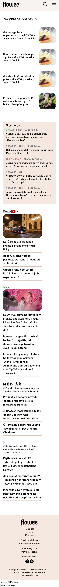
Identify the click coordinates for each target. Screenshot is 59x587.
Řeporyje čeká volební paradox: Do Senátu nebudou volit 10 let (21, 259)
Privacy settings (7, 585)
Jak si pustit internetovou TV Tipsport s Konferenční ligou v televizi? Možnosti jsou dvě (22, 479)
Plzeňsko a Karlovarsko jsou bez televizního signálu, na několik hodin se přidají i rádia (22, 493)
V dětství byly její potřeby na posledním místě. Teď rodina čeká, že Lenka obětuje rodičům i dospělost (29, 179)
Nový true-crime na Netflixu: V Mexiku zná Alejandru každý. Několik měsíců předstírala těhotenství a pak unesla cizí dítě (22, 322)
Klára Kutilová (33, 159)
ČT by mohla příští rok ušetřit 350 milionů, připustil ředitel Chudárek (21, 428)
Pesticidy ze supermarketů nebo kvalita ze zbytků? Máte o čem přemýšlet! (18, 101)
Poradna (11, 146)
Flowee (13, 5)
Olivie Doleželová (30, 146)
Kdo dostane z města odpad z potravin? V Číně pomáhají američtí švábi (19, 57)
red (21, 172)
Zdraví (10, 130)
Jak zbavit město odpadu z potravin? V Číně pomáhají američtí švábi (18, 79)
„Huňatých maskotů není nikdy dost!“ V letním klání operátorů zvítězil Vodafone (22, 414)
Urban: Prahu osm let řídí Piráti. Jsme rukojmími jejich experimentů (21, 273)
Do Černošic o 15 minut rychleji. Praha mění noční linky (19, 245)
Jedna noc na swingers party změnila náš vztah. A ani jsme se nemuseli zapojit (29, 164)
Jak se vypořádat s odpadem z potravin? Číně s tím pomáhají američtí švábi (19, 35)
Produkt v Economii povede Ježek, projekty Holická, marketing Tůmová (20, 400)
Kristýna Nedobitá (27, 130)
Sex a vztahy (14, 159)
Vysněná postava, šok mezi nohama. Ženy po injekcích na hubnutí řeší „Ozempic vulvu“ (26, 137)
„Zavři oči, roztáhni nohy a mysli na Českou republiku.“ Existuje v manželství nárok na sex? (28, 195)
